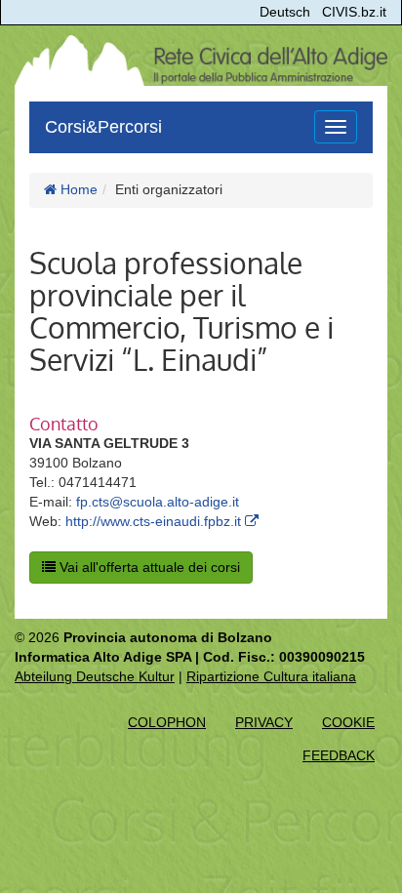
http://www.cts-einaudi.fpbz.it (155, 521)
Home (77, 189)
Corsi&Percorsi (103, 127)
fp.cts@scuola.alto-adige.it (157, 501)
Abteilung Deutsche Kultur (95, 676)
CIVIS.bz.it (354, 12)
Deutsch (285, 12)
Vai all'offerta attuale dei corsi (148, 567)
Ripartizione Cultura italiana (271, 676)
